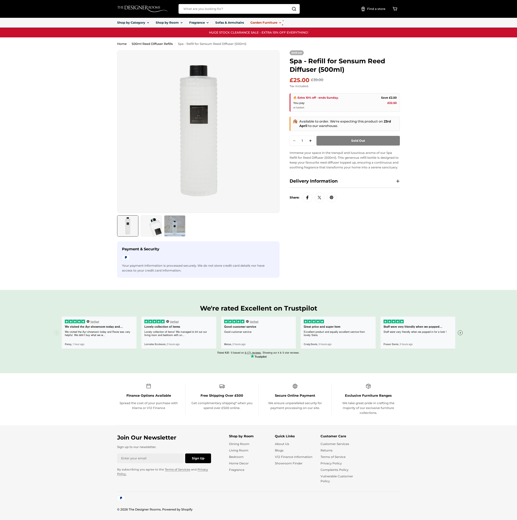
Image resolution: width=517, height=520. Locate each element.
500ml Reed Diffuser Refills (152, 44)
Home (122, 44)
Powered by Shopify (177, 509)
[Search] (294, 8)
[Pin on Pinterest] (331, 197)
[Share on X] (319, 197)
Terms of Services (177, 469)
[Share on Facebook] (307, 197)
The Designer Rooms (145, 509)
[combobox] (239, 9)
